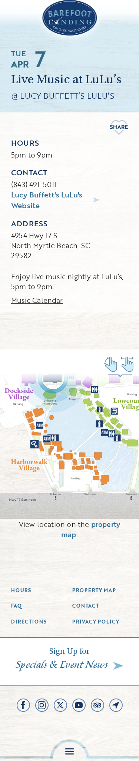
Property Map (94, 590)
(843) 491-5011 (34, 184)
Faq (16, 605)
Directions (29, 621)
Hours (21, 590)
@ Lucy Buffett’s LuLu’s (62, 95)
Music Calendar (37, 300)
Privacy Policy (96, 621)
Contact (85, 605)
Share (119, 127)
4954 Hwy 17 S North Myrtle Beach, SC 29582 (50, 245)
